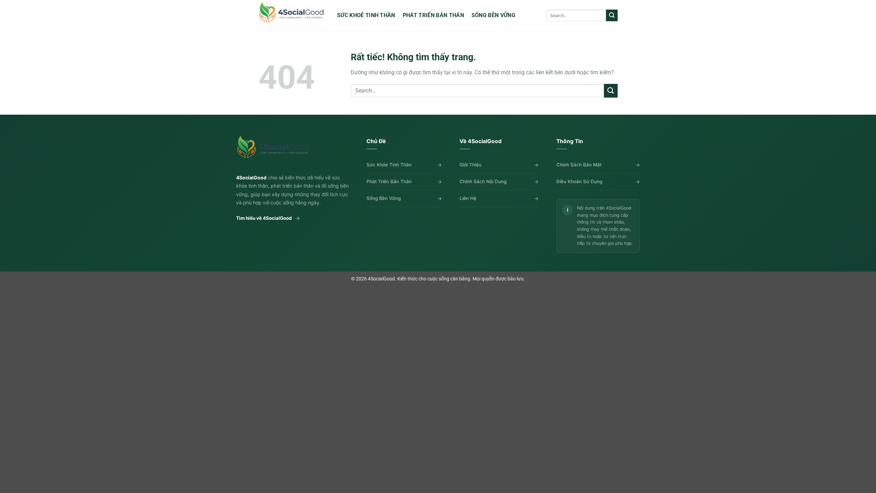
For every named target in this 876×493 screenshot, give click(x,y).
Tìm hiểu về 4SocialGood (268, 218)
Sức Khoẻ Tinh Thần (366, 15)
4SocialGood (381, 279)
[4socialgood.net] (292, 15)
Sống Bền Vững (493, 15)
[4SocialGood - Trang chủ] (274, 150)
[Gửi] (612, 15)
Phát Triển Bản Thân (433, 15)
